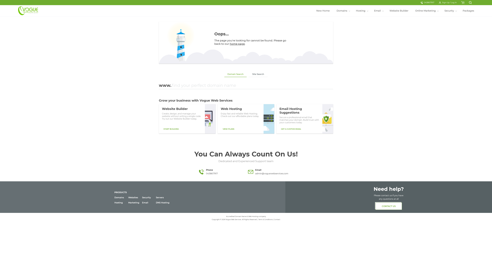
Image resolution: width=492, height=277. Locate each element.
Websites (133, 197)
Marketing (133, 202)
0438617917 (429, 2)
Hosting (118, 202)
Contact (277, 219)
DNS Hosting (162, 202)
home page (237, 43)
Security (146, 197)
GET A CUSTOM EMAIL (291, 129)
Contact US (389, 206)
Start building (171, 129)
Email (145, 202)
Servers (160, 197)
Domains (119, 197)
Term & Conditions (265, 219)
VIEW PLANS (228, 129)
